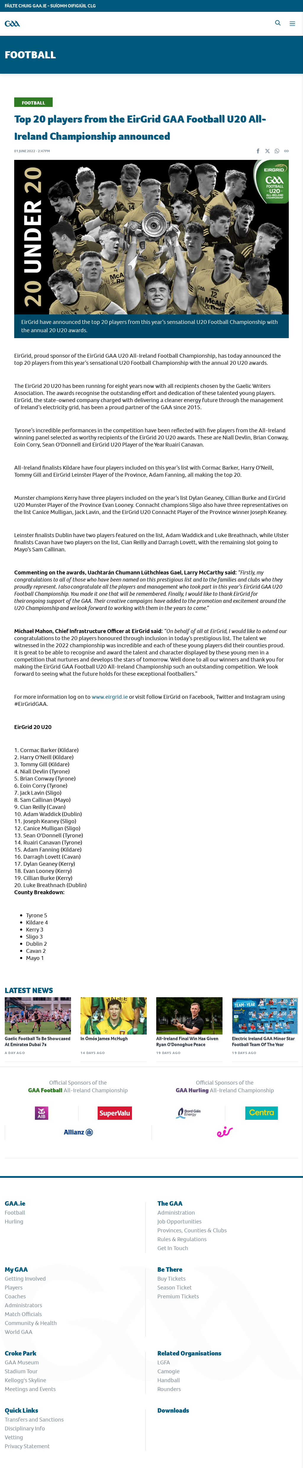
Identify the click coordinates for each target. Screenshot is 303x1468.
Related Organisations (189, 1353)
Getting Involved (25, 1279)
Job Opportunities (179, 1222)
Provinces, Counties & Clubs (192, 1230)
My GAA (16, 1269)
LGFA (163, 1362)
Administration (176, 1213)
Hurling (14, 1222)
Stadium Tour (21, 1371)
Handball (168, 1380)
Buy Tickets (171, 1279)
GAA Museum (22, 1362)
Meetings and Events (30, 1389)
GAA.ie (15, 1203)
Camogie (168, 1371)
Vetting (14, 1437)
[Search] (278, 22)
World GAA (19, 1332)
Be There (169, 1269)
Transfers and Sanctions (34, 1420)
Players (13, 1288)
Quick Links (21, 1410)
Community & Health (31, 1323)
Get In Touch (172, 1248)
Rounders (169, 1389)
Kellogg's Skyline (25, 1380)
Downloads (173, 1410)
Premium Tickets (178, 1296)
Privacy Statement (27, 1446)
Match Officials (23, 1314)
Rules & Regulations (182, 1239)
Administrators (23, 1305)
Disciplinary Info (25, 1428)
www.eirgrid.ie (110, 697)
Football (15, 1213)
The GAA (170, 1203)
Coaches (15, 1296)
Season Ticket (174, 1288)
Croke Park (20, 1353)
